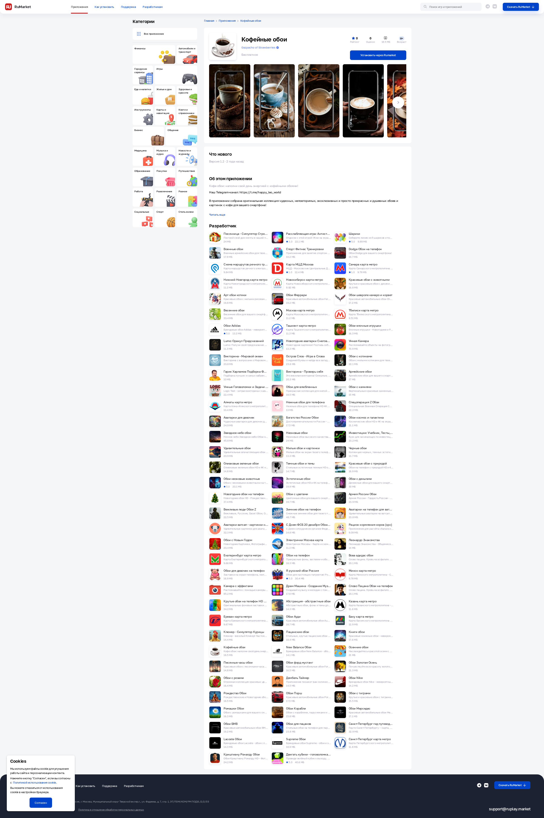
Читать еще (217, 214)
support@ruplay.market (509, 809)
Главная (209, 20)
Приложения (79, 7)
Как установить (104, 7)
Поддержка (128, 7)
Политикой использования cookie (34, 782)
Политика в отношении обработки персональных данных (111, 809)
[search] (451, 7)
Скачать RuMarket (518, 7)
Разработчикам (152, 7)
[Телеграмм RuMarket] (488, 6)
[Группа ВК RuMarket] (495, 6)
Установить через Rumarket (378, 55)
